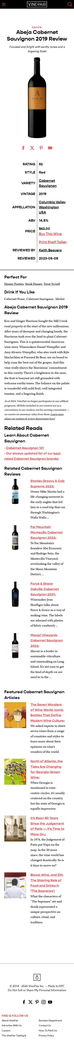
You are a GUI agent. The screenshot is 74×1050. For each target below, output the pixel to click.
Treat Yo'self (52, 284)
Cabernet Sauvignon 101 (25, 448)
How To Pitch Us (48, 1030)
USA (42, 212)
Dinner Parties (14, 284)
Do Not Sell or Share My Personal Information (37, 990)
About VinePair (10, 1020)
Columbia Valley (52, 202)
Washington (49, 207)
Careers (6, 1030)
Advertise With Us (12, 1025)
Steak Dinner (33, 284)
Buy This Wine (50, 234)
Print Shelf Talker (53, 242)
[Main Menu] (4, 4)
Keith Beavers (50, 250)
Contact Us (45, 1025)
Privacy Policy (46, 1035)
